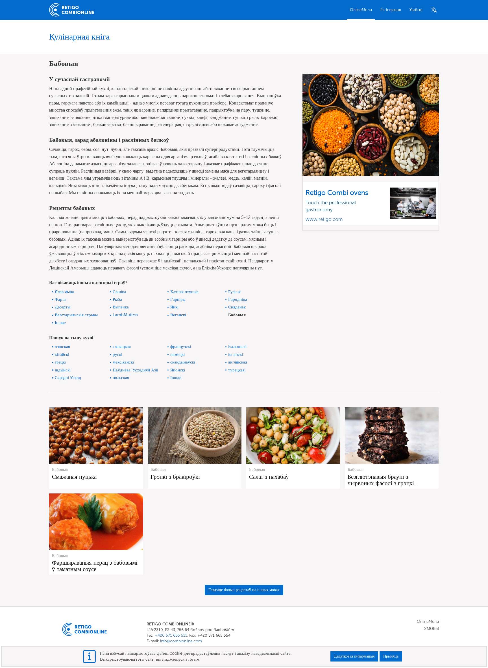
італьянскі (237, 346)
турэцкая (236, 370)
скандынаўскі (182, 362)
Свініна (119, 291)
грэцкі (60, 362)
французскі (180, 346)
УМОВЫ (431, 628)
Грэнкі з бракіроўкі (175, 476)
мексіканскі (123, 362)
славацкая (122, 346)
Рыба (117, 299)
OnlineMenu (361, 9)
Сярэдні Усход (68, 377)
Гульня (234, 291)
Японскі (177, 370)
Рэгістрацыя (390, 9)
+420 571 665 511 (171, 635)
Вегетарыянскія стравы (76, 314)
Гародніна (237, 299)
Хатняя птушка (184, 291)
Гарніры (178, 299)
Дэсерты (62, 307)
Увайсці (415, 9)
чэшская (62, 346)
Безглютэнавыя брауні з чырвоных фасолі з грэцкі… (383, 480)
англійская (237, 362)
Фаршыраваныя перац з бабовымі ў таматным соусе (95, 566)
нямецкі (177, 354)
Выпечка (121, 307)
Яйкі (174, 307)
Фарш (60, 299)
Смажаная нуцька (74, 476)
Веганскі (178, 314)
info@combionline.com (181, 641)
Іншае (60, 322)
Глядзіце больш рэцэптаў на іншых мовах (244, 590)
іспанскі (235, 354)
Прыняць (390, 656)
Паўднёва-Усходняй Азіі (135, 370)
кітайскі (62, 354)
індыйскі (63, 370)
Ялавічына (64, 291)
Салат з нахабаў (269, 476)
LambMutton (125, 314)
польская (121, 377)
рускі (117, 354)
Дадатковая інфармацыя (354, 656)
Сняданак (237, 307)
